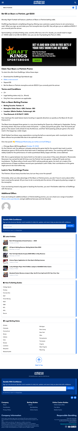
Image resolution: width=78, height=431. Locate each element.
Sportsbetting (34, 407)
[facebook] (75, 397)
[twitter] (72, 397)
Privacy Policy (19, 230)
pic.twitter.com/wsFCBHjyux (41, 142)
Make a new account (11, 79)
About (4, 404)
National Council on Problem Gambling (68, 423)
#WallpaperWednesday (23, 142)
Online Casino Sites (59, 404)
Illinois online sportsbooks (10, 199)
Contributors (6, 407)
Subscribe (70, 225)
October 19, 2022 (33, 146)
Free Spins (57, 407)
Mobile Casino (58, 410)
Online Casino (34, 410)
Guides (30, 404)
